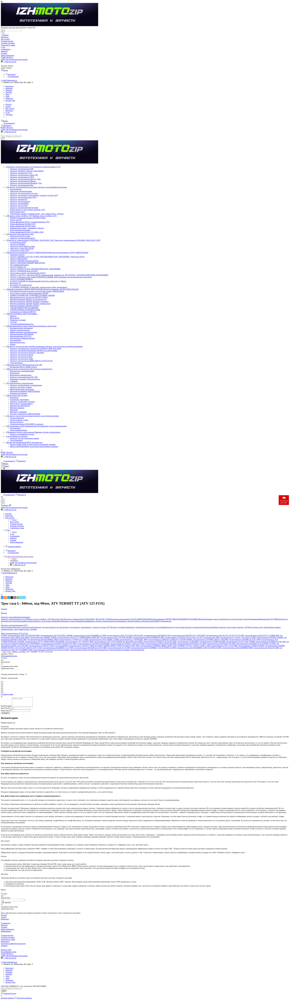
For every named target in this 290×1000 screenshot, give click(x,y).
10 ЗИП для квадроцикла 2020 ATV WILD (17, 635)
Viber (7, 94)
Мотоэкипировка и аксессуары (211, 619)
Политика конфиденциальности (13, 944)
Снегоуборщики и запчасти (124, 621)
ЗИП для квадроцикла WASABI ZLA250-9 (86, 648)
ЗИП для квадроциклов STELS (261, 648)
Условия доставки (8, 937)
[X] (11, 597)
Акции (3, 917)
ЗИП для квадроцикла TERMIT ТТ (39, 637)
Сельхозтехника (17, 621)
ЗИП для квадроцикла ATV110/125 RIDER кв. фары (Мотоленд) (114, 642)
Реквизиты (5, 941)
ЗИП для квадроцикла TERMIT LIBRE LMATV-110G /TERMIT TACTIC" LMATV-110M (170, 646)
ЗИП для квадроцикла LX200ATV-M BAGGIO (54, 644)
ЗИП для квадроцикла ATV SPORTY (75, 642)
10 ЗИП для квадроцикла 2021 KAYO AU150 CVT (218, 635)
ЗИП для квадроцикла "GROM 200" (129, 640)
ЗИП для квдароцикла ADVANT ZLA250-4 (46, 650)
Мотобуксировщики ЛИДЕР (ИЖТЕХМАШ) (166, 619)
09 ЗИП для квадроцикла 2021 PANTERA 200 (51, 635)
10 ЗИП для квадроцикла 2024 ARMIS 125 (99, 640)
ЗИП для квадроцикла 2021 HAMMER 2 (84, 635)
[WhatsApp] (18, 597)
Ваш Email (5, 708)
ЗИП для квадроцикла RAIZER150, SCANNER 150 (252, 644)
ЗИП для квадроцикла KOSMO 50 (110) (266, 642)
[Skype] (21, 597)
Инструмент (28, 621)
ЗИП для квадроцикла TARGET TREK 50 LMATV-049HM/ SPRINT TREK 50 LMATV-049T (100, 646)
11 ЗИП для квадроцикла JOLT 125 (218, 646)
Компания (5, 919)
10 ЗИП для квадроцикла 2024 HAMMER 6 (232, 648)
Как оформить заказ (8, 952)
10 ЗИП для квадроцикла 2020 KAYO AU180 (255, 635)
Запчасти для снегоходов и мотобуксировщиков (241, 619)
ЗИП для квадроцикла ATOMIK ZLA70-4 (240, 640)
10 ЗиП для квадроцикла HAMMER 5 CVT (53, 648)
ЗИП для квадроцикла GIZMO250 (208, 642)
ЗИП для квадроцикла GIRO (184, 642)
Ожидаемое (99, 650)
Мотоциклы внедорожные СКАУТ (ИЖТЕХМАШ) (129, 619)
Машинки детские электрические (100, 621)
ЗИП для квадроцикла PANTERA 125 (187, 644)
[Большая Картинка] (9, 656)
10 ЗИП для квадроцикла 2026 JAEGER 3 (79, 650)
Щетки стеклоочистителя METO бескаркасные (153, 621)
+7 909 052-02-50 (9, 62)
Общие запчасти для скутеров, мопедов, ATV (230, 627)
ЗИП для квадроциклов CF (113, 648)
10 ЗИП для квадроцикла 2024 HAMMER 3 (37, 640)
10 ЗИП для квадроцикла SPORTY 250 (265, 637)
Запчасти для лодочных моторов (45, 621)
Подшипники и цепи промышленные (72, 621)
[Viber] (15, 597)
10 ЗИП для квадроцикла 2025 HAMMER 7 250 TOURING (147, 648)
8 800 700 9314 (7, 57)
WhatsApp (9, 98)
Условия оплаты (7, 935)
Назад (14, 520)
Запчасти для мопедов (119, 627)
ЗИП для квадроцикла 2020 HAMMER (143, 637)
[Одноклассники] (5, 597)
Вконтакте (9, 86)
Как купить (14, 522)
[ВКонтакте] (2, 597)
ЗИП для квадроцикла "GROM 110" (68, 640)
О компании (5, 923)
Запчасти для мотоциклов (138, 627)
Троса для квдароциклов (114, 650)
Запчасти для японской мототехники (199, 627)
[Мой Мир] (8, 597)
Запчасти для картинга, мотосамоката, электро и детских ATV (86, 627)
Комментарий (6, 706)
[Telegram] (24, 597)
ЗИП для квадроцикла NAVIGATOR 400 (157, 644)
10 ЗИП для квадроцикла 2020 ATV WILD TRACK (120, 635)
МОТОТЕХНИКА (191, 619)
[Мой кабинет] (2, 497)
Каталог (4, 915)
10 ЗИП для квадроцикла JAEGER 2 (172, 637)
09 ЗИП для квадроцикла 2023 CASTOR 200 (111, 637)
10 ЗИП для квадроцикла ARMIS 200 (246, 646)
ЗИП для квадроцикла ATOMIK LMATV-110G (206, 640)
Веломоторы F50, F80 (268, 619)
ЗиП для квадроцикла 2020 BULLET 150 (183, 635)
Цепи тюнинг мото (255, 627)
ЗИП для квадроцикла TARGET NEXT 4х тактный (44, 646)
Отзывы (4, 927)
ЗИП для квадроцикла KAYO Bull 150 (236, 642)
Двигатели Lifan (57, 619)
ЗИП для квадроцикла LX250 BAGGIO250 (89, 644)
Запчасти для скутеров (176, 627)
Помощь (4, 946)
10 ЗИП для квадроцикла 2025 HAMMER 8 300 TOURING (193, 648)
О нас (12, 534)
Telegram (8, 90)
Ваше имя (5, 710)
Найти (4, 991)
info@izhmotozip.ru (10, 80)
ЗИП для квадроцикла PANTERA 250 (217, 644)
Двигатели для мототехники (23, 627)
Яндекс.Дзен (10, 101)
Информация (6, 931)
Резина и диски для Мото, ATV (39, 619)
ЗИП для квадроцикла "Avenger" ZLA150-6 (233, 637)
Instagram (8, 88)
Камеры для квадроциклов (134, 650)
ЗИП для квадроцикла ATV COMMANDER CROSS (41, 642)
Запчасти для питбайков (157, 627)
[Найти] (3, 32)
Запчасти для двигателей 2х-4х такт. (48, 627)
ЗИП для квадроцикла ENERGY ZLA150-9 (156, 642)
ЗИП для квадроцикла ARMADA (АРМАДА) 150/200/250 (166, 640)
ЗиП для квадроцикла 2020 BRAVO (154, 635)
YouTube (8, 92)
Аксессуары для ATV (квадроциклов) (201, 637)
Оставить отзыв (7, 694)
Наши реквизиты (7, 929)
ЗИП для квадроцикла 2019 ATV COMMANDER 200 (73, 637)
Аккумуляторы (6, 627)
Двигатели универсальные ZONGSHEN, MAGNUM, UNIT (87, 619)
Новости (4, 925)
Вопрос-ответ (6, 950)
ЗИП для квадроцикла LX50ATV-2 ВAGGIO (123, 644)
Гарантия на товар (8, 939)
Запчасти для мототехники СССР (14, 619)
